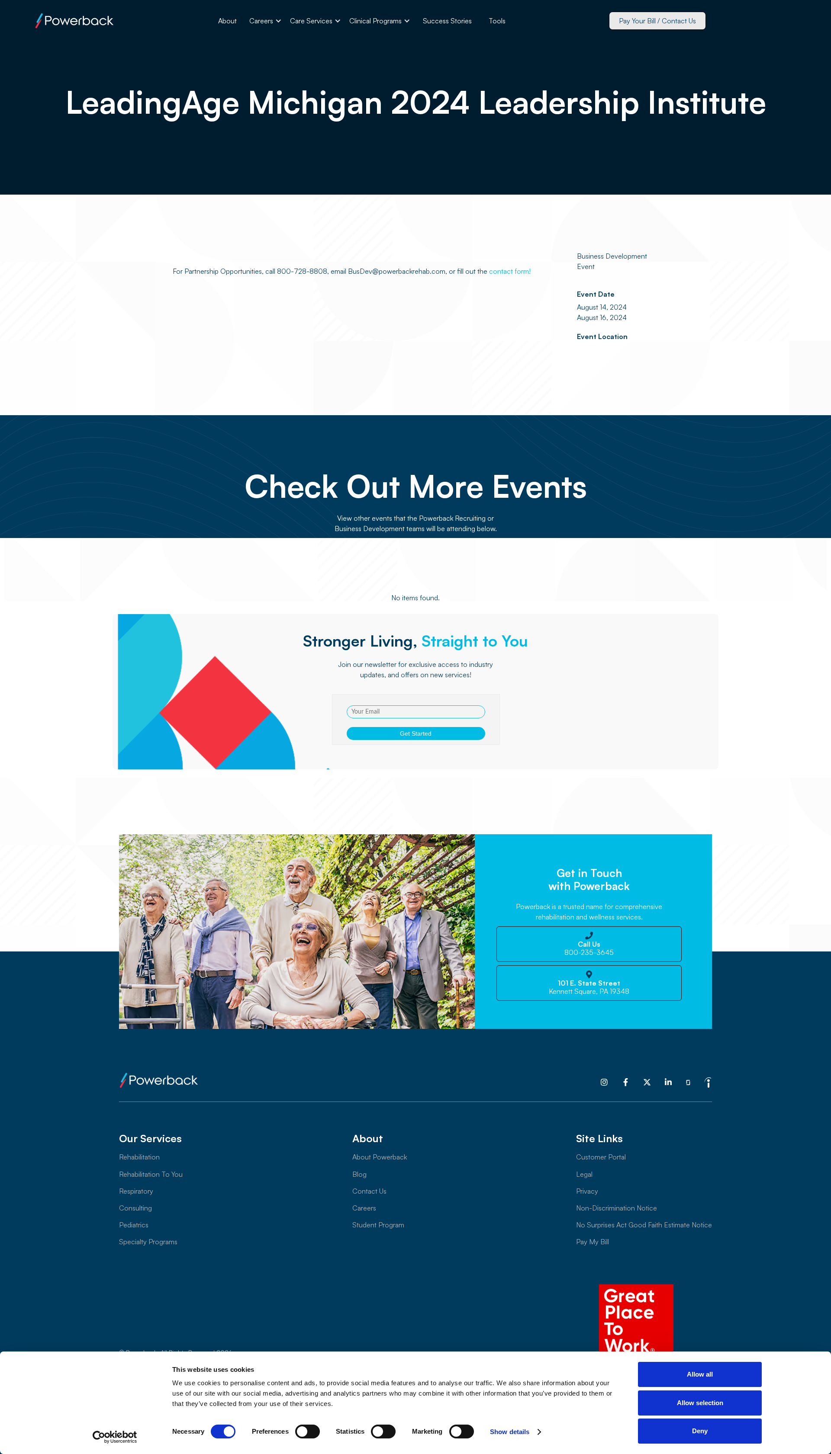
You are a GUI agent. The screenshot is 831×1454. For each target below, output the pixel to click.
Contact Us (369, 1191)
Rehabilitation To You (151, 1174)
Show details (509, 1431)
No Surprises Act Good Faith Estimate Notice (644, 1224)
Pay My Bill (592, 1241)
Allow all (700, 1374)
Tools (497, 20)
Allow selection (700, 1402)
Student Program (378, 1224)
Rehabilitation (139, 1157)
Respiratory (136, 1191)
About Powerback (379, 1157)
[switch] (307, 1431)
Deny (700, 1431)
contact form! (509, 271)
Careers (261, 20)
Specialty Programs (148, 1241)
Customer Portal (601, 1157)
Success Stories (447, 20)
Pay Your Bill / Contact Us (657, 20)
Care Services (311, 20)
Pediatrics (133, 1224)
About (227, 20)
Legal (584, 1174)
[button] (265, 21)
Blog (359, 1174)
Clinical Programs (375, 20)
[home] (74, 21)
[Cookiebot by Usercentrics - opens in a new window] (115, 1437)
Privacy (587, 1191)
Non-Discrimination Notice (616, 1208)
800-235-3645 (589, 948)
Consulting (135, 1208)
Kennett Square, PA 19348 (589, 987)
